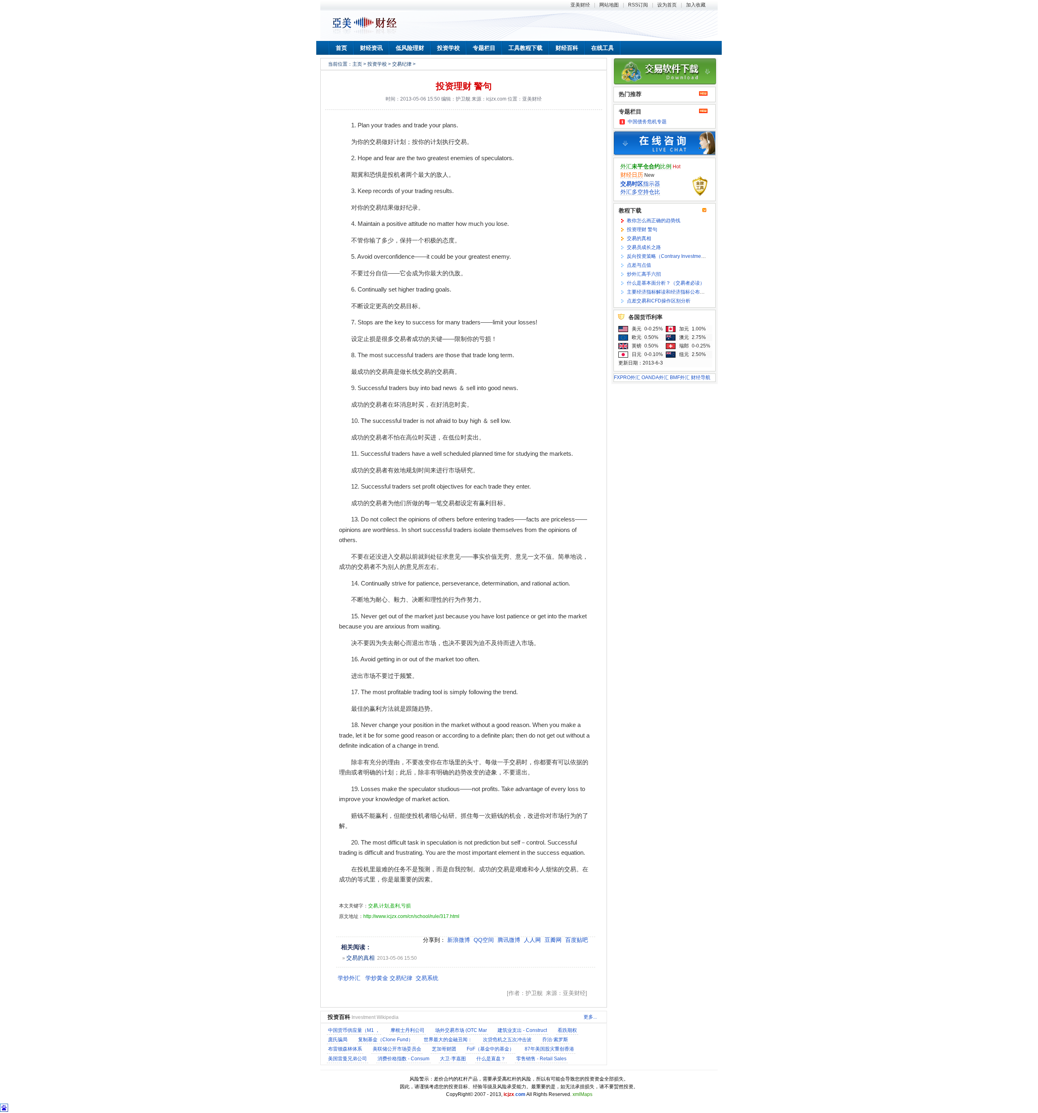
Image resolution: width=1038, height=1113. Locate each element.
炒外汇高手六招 (644, 274)
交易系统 (427, 978)
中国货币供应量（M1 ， (354, 1030)
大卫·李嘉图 (453, 1059)
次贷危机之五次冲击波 (507, 1039)
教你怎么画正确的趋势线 (653, 220)
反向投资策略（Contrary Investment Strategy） (678, 256)
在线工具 (602, 48)
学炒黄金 (377, 978)
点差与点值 (639, 265)
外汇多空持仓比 (640, 192)
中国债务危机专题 (647, 121)
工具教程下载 (525, 48)
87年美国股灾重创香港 (549, 1049)
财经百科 (566, 48)
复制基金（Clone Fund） (385, 1039)
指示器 (640, 183)
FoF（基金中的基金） (490, 1049)
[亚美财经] (364, 33)
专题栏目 (484, 48)
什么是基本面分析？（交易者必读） (666, 283)
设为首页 (667, 5)
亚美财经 (580, 5)
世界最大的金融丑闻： (448, 1039)
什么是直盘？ (491, 1059)
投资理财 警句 (464, 86)
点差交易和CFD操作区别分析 (659, 301)
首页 (341, 48)
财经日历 (631, 175)
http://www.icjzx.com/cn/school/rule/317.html (411, 916)
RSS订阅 (638, 5)
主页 (357, 64)
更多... (590, 1017)
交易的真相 (360, 957)
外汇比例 (645, 166)
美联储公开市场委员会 (397, 1049)
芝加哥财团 (444, 1049)
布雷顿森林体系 (345, 1049)
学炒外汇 (349, 978)
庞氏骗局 (337, 1039)
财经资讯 (371, 48)
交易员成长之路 (644, 247)
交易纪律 (402, 64)
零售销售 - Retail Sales (541, 1059)
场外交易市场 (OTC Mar (461, 1030)
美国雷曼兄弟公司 (347, 1059)
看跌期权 (567, 1030)
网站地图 (609, 5)
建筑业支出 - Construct (522, 1030)
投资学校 (448, 48)
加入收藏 (696, 5)
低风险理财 (410, 48)
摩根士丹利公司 (407, 1030)
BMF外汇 (680, 377)
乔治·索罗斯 (555, 1039)
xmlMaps (582, 1094)
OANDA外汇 (655, 377)
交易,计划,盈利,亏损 (389, 906)
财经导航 (700, 377)
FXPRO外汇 (627, 377)
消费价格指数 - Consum (403, 1059)
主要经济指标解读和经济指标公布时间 (668, 292)
